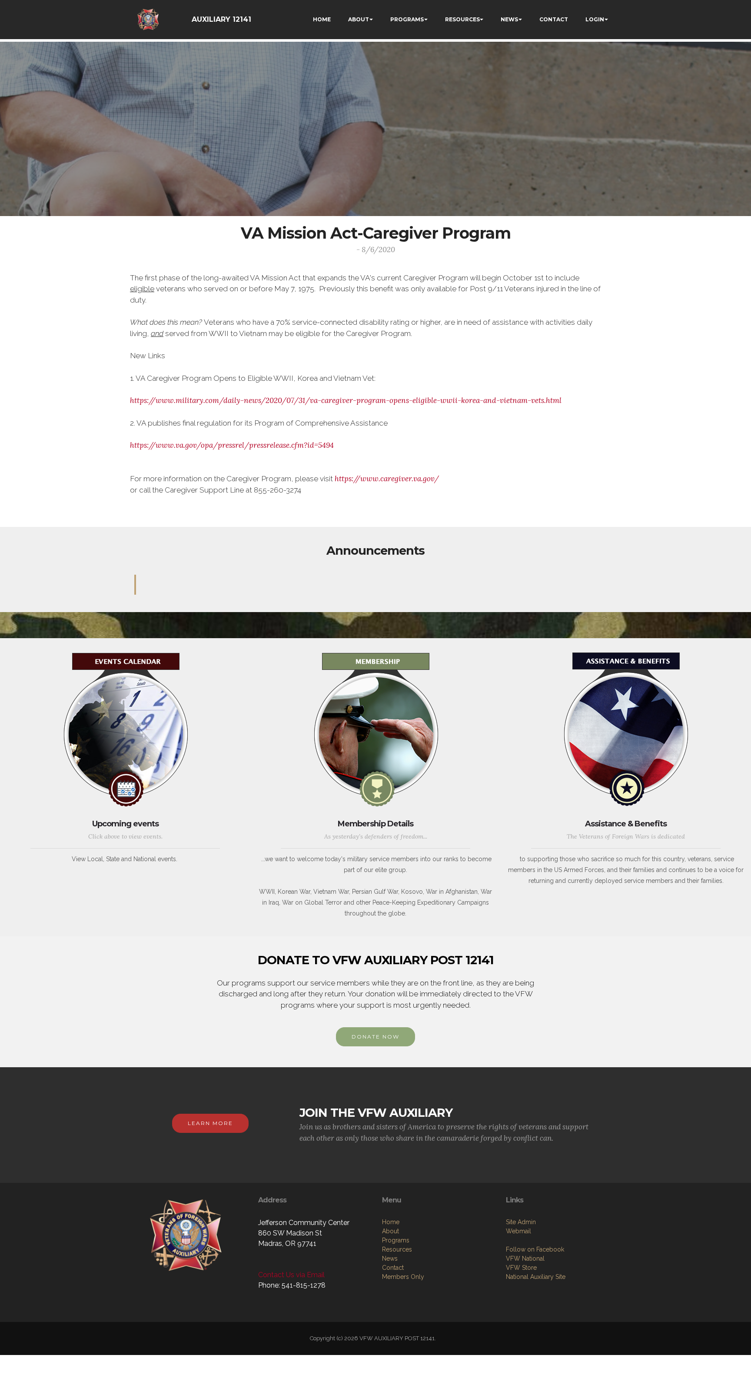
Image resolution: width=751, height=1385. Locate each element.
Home (390, 1222)
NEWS (509, 19)
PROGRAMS (407, 19)
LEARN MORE (210, 1123)
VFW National (525, 1258)
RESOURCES (462, 19)
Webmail (518, 1231)
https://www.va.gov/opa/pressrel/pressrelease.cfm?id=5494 (232, 445)
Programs (395, 1240)
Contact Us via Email (291, 1275)
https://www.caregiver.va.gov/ (387, 478)
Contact (393, 1267)
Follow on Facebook (535, 1249)
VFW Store (521, 1267)
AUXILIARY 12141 (221, 19)
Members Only (403, 1276)
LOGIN (594, 19)
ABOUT (358, 19)
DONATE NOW (375, 1036)
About (390, 1231)
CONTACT (553, 19)
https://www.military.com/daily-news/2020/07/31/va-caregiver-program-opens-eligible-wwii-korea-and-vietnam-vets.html (346, 400)
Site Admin (521, 1222)
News (390, 1258)
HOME (322, 19)
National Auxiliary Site (535, 1276)
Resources (397, 1249)
